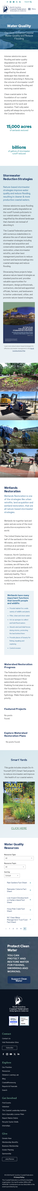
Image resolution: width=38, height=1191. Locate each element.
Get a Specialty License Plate (13, 1114)
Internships (6, 1126)
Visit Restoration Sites (10, 1042)
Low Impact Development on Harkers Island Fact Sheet (17, 900)
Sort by (7, 872)
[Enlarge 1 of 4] (35, 366)
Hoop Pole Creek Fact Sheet (16, 910)
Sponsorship (6, 1154)
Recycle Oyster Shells (10, 1122)
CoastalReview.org (9, 1083)
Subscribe (9, 1048)
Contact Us (6, 1038)
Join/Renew (9, 1159)
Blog (3, 1079)
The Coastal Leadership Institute (14, 1110)
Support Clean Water (19, 979)
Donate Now (6, 1138)
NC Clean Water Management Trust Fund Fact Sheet (17, 919)
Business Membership (10, 1146)
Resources (6, 1071)
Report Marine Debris (10, 1118)
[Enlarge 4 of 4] (35, 452)
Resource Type (10, 855)
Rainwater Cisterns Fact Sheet (16, 890)
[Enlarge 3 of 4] (35, 423)
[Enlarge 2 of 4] (35, 394)
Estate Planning (8, 1150)
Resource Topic (10, 863)
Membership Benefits (10, 1142)
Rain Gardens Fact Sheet (17, 882)
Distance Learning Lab (10, 1075)
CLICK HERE (19, 828)
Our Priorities (7, 1067)
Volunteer (5, 1107)
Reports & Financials (9, 1086)
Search (4, 1090)
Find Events (6, 1103)
